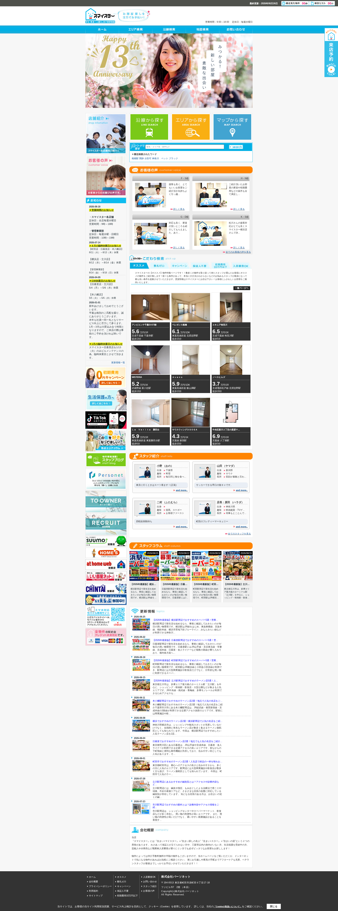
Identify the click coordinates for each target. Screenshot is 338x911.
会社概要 (93, 881)
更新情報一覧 (118, 362)
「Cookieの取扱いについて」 (228, 906)
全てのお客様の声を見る (238, 252)
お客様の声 (149, 891)
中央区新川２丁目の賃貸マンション (226, 429)
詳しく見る (179, 209)
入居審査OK (149, 877)
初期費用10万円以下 (127, 895)
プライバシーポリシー (100, 886)
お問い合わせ (150, 881)
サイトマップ (96, 895)
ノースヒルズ (218, 377)
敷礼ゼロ (121, 881)
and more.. (182, 490)
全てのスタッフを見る (239, 533)
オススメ (121, 877)
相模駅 (135, 158)
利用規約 (93, 891)
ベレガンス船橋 (179, 325)
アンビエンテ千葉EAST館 (144, 325)
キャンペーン (124, 886)
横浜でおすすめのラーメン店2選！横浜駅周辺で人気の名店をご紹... (187, 721)
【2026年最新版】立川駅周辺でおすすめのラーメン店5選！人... (185, 680)
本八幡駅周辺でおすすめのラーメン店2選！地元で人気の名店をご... (187, 701)
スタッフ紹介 (150, 886)
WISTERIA (137, 377)
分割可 (148, 158)
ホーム (92, 877)
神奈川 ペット (160, 158)
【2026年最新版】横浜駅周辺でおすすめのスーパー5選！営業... (185, 620)
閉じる (273, 906)
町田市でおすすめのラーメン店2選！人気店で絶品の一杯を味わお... (187, 761)
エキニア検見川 (219, 325)
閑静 (141, 158)
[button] (236, 147)
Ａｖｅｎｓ (177, 377)
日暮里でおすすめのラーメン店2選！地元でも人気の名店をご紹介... (187, 741)
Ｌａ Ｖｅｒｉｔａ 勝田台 (145, 429)
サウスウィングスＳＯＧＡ (185, 429)
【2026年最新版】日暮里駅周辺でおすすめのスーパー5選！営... (185, 640)
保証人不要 (123, 891)
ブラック (173, 158)
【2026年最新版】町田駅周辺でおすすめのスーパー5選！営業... (185, 660)
